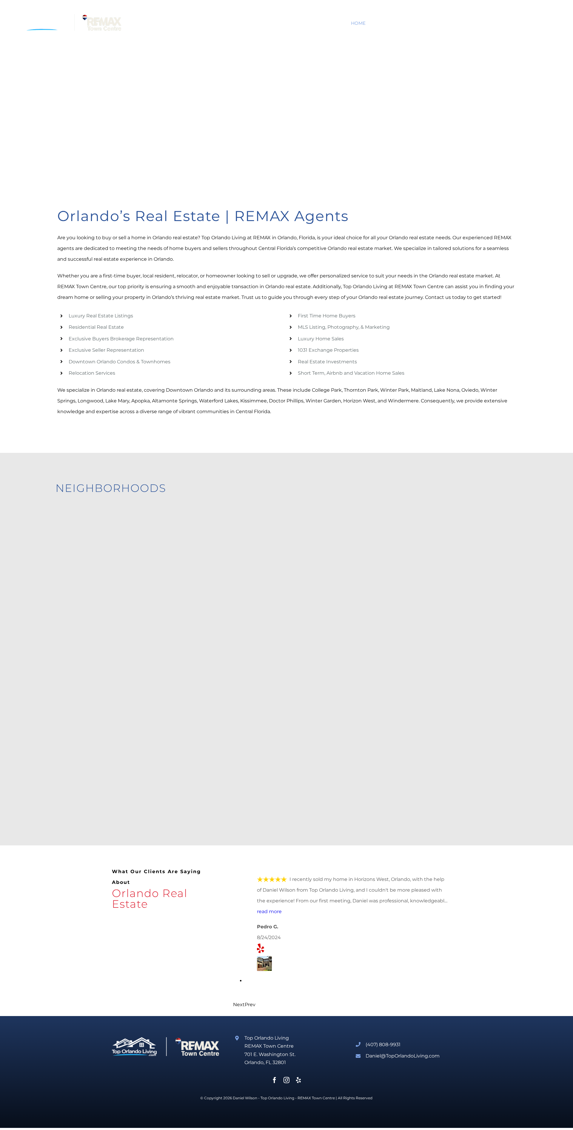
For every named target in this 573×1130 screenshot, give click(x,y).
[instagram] (286, 1080)
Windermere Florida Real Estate (457, 685)
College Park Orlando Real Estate (343, 586)
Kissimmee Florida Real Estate (221, 787)
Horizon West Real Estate (213, 685)
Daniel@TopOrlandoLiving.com (403, 1056)
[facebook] (275, 1080)
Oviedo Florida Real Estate (332, 787)
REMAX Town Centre (316, 1098)
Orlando (162, 237)
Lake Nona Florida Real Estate (104, 787)
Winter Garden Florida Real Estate (344, 685)
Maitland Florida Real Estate (101, 586)
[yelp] (298, 1080)
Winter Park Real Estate (210, 586)
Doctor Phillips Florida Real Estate (111, 685)
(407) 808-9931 (383, 1044)
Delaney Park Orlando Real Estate (460, 586)
